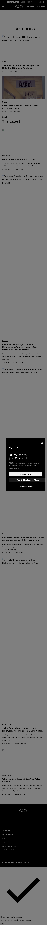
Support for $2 (26, 474)
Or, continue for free (26, 487)
